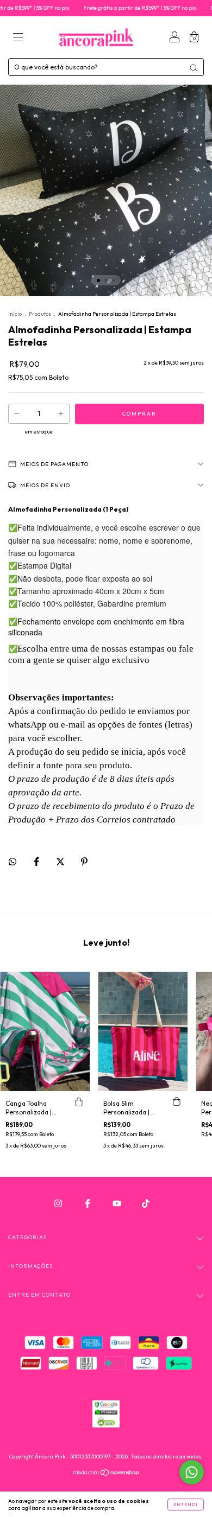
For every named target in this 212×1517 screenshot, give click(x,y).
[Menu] (18, 39)
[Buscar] (193, 68)
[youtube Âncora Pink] (117, 1203)
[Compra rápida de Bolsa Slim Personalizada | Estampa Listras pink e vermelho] (177, 1102)
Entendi (185, 1504)
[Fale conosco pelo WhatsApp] (191, 1472)
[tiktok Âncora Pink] (145, 1203)
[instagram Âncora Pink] (59, 1203)
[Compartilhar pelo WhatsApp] (12, 861)
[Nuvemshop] (106, 1473)
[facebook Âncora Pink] (88, 1203)
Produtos (40, 313)
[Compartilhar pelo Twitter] (61, 861)
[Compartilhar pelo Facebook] (37, 861)
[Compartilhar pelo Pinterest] (84, 861)
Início (15, 313)
